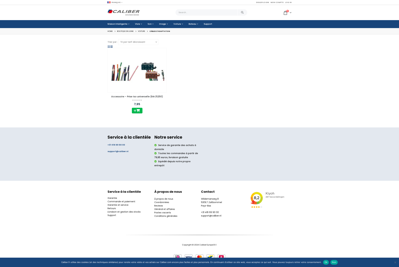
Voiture (177, 23)
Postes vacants (162, 212)
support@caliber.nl (118, 151)
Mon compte (277, 2)
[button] (109, 46)
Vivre (137, 23)
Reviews (158, 205)
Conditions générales (165, 216)
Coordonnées (161, 202)
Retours (112, 208)
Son (149, 23)
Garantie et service (118, 204)
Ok (326, 262)
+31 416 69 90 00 (116, 144)
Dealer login (262, 2)
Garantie (112, 198)
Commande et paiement (121, 201)
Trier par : (113, 42)
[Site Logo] (124, 12)
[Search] (242, 12)
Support (208, 23)
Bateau (192, 23)
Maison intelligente (117, 23)
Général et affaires (164, 209)
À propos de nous (163, 198)
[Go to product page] (137, 70)
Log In (288, 2)
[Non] (395, 262)
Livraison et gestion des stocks (124, 211)
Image (162, 23)
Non (334, 262)
